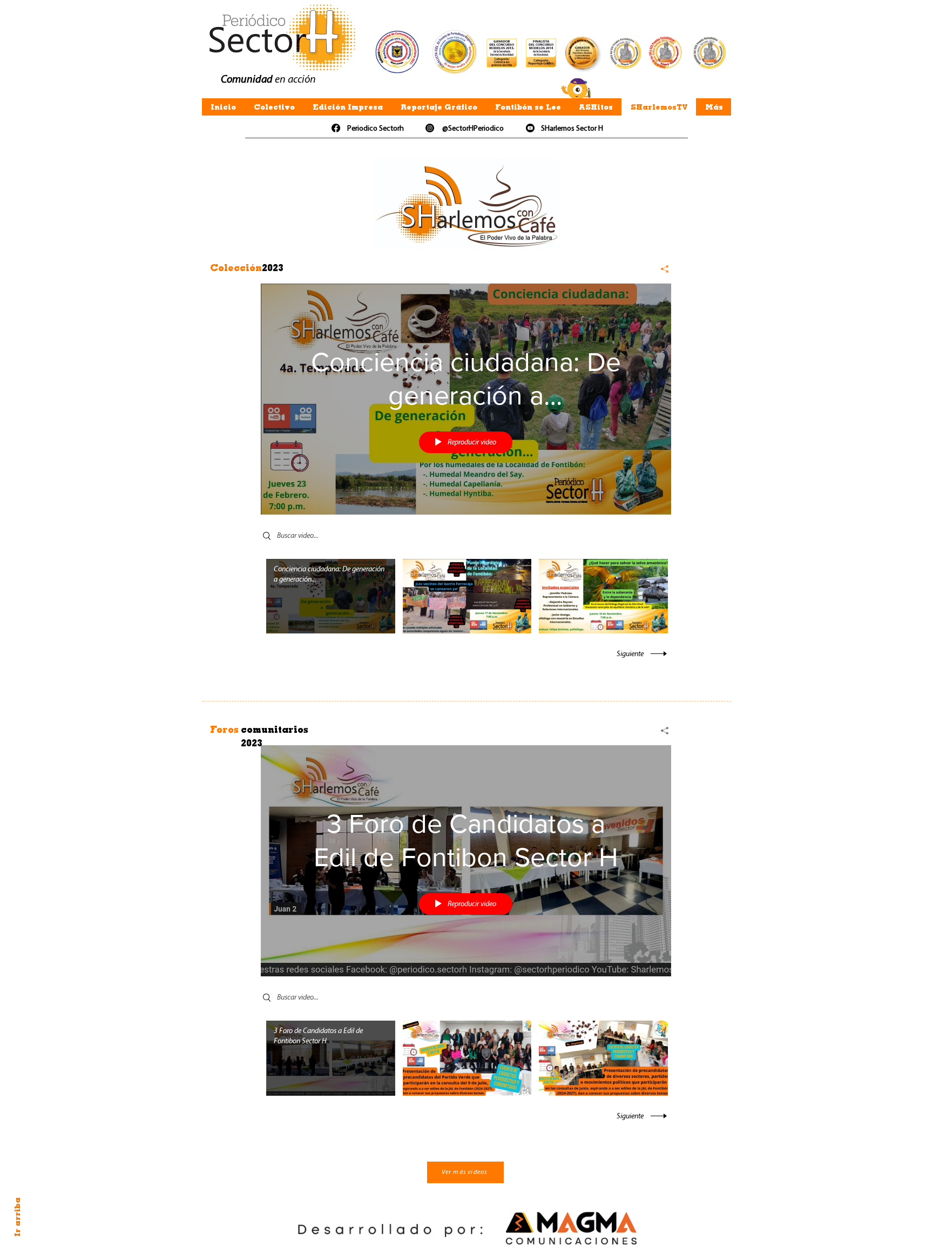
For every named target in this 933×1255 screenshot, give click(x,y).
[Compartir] (660, 268)
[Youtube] (530, 128)
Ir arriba (17, 1217)
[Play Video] (330, 596)
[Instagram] (429, 128)
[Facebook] (336, 128)
